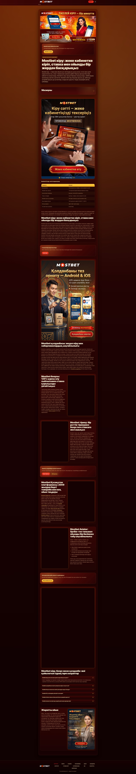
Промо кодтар (52, 410)
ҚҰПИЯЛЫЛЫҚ (76, 766)
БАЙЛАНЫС (74, 768)
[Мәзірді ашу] (95, 2)
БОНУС (63, 763)
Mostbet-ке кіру (48, 51)
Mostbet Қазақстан (45, 495)
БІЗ (84, 766)
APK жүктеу (54, 473)
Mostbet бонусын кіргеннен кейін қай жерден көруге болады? (56, 689)
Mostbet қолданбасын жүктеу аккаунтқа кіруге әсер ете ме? (55, 685)
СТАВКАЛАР (66, 766)
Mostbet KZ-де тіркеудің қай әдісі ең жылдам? (52, 693)
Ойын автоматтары (55, 508)
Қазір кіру (45, 253)
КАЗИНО (70, 763)
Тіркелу (91, 1)
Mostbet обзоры (45, 515)
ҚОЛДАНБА (92, 763)
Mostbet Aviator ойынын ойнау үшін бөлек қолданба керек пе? (56, 697)
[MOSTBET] (63, 2)
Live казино (59, 510)
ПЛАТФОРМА (78, 763)
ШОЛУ (85, 763)
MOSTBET (56, 763)
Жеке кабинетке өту (47, 580)
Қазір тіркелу (46, 473)
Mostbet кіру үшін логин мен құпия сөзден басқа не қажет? (55, 677)
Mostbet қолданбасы (76, 368)
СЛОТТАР (57, 766)
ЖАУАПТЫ (92, 766)
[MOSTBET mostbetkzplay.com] (45, 766)
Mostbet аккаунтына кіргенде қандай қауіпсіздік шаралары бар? (56, 701)
